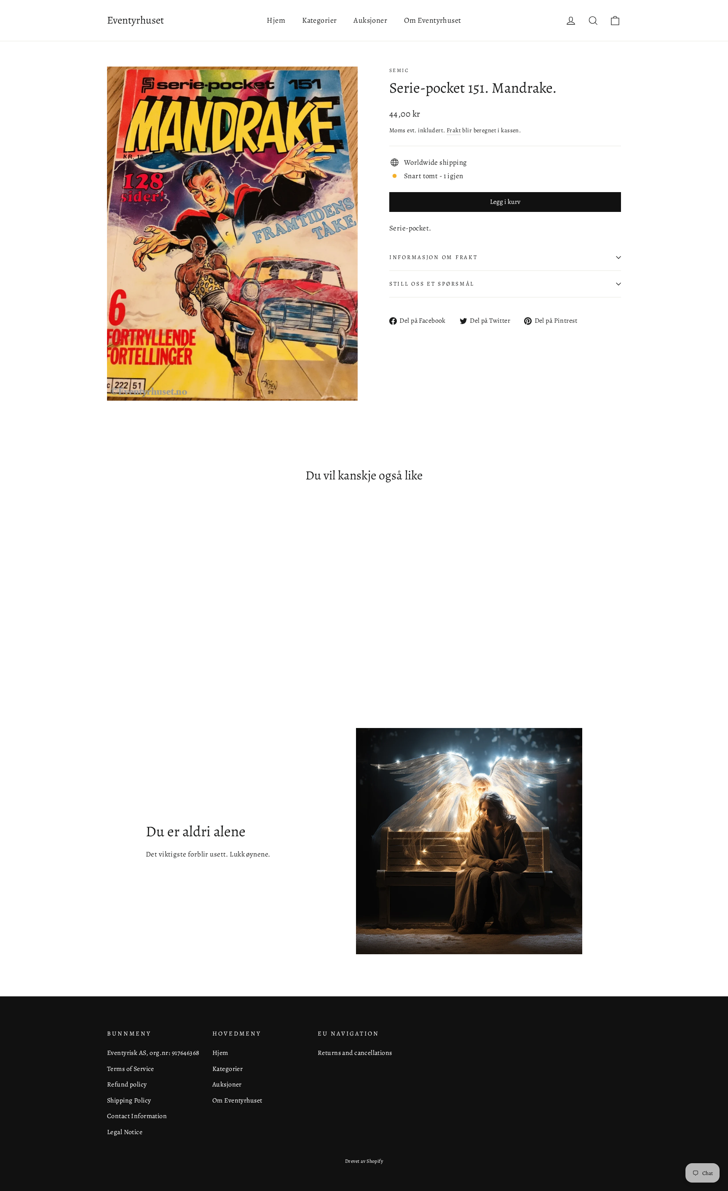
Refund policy (127, 1084)
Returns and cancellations (355, 1052)
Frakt (454, 130)
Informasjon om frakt (433, 257)
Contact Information (137, 1115)
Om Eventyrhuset (432, 20)
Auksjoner (370, 20)
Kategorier (319, 20)
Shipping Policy (129, 1100)
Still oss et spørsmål (431, 284)
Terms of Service (130, 1068)
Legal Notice (124, 1131)
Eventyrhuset (135, 20)
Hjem (276, 20)
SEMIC (399, 70)
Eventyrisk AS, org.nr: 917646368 (153, 1052)
